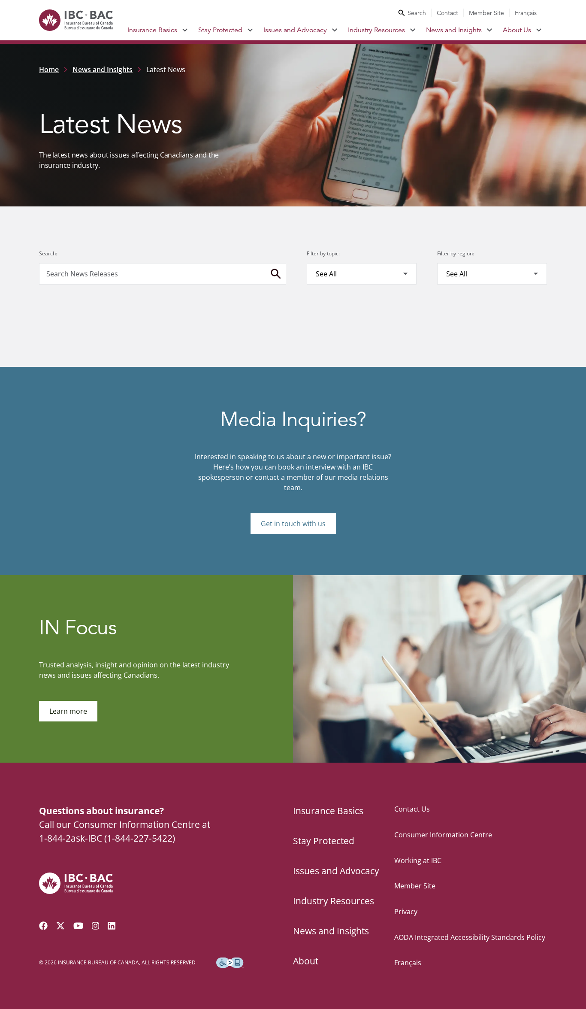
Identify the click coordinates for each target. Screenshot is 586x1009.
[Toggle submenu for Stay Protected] (250, 30)
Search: (48, 253)
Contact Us (412, 809)
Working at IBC (417, 860)
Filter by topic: (323, 253)
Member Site (486, 13)
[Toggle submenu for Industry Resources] (413, 30)
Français (526, 13)
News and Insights (454, 30)
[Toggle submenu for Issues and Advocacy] (335, 30)
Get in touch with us (293, 523)
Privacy (405, 911)
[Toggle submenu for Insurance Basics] (185, 30)
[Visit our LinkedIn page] (111, 925)
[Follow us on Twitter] (60, 925)
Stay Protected (220, 30)
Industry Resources (376, 30)
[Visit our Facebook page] (43, 925)
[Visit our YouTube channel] (78, 925)
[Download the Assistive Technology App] (230, 962)
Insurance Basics (152, 30)
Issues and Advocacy (295, 30)
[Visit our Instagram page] (96, 925)
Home (49, 69)
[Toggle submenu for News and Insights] (489, 30)
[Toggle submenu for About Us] (539, 30)
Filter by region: (455, 253)
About (305, 961)
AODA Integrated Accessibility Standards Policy (469, 937)
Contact (447, 13)
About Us (517, 30)
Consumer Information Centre (443, 834)
